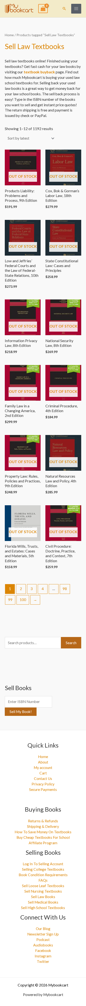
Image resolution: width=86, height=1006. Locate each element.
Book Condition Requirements (43, 875)
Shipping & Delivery (43, 826)
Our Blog (43, 928)
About (43, 762)
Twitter (43, 961)
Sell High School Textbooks (43, 907)
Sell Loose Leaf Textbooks (43, 886)
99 (10, 599)
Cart (43, 773)
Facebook (43, 950)
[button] (64, 8)
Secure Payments (43, 789)
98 (65, 588)
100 (23, 599)
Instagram (43, 956)
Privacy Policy (43, 784)
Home (9, 35)
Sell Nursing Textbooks (43, 891)
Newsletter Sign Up (43, 934)
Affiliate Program (43, 843)
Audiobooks (43, 945)
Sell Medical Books (43, 902)
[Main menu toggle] (76, 9)
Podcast (43, 939)
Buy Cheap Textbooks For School (43, 837)
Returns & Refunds (43, 821)
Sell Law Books (43, 897)
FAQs (43, 880)
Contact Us (43, 778)
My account (43, 767)
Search (71, 643)
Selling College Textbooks (43, 869)
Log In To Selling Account (43, 864)
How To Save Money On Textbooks (43, 832)
